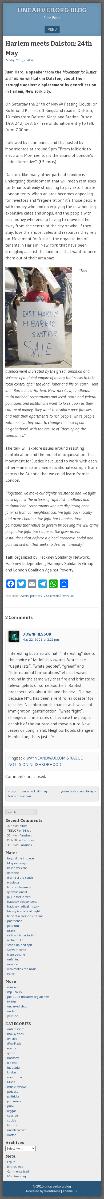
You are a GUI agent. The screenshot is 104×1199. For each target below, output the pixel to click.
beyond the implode (20, 858)
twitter (11, 1001)
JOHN (11, 826)
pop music (14, 1101)
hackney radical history (23, 906)
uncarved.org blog (52, 10)
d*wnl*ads (14, 1043)
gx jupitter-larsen (19, 897)
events (25, 596)
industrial (14, 1067)
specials (13, 1116)
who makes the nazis (22, 969)
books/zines (15, 1034)
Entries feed (15, 1167)
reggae (12, 1111)
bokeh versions (17, 868)
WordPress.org (16, 1176)
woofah (12, 1011)
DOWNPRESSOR (36, 634)
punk (10, 1106)
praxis (11, 930)
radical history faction (21, 935)
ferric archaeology (19, 887)
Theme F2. (70, 1191)
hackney (13, 1058)
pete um (13, 926)
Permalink (68, 596)
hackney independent (22, 902)
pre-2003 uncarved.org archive (28, 997)
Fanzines (25, 835)
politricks (36, 596)
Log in (11, 1162)
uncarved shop (17, 1006)
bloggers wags (17, 863)
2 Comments (51, 596)
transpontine (16, 954)
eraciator (13, 882)
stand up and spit (19, 945)
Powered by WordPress (43, 1191)
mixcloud (13, 987)
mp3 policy (14, 992)
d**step (12, 1039)
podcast (12, 1091)
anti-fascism (16, 1029)
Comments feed (18, 1171)
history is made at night (23, 911)
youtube (12, 1016)
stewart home (16, 950)
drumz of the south (20, 877)
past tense (14, 921)
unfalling (13, 959)
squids (11, 1120)
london (11, 1072)
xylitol (11, 974)
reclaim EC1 (15, 940)
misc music (15, 1077)
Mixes (23, 826)
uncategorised (16, 1130)
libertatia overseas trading (25, 916)
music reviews (17, 1087)
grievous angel (17, 892)
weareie (12, 964)
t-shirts (12, 1125)
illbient (12, 1063)
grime (11, 1053)
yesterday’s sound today (78, 791)
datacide (13, 873)
